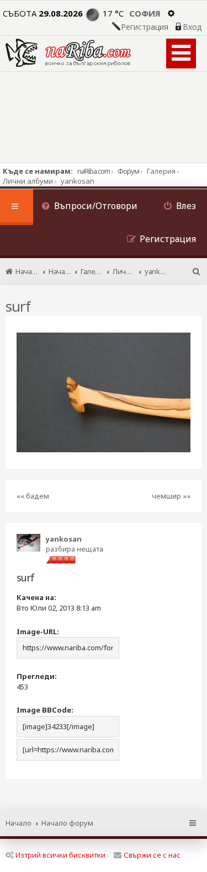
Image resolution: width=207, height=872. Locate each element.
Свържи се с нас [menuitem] (152, 855)
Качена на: (36, 597)
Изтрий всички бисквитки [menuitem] (60, 855)
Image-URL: (38, 631)
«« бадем (33, 496)
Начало (18, 823)
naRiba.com (93, 171)
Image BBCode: (45, 710)
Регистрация (144, 27)
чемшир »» (171, 496)
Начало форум (67, 823)
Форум (128, 171)
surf (18, 306)
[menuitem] (89, 207)
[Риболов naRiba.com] (68, 53)
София (145, 13)
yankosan (64, 539)
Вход (192, 27)
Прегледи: (37, 676)
